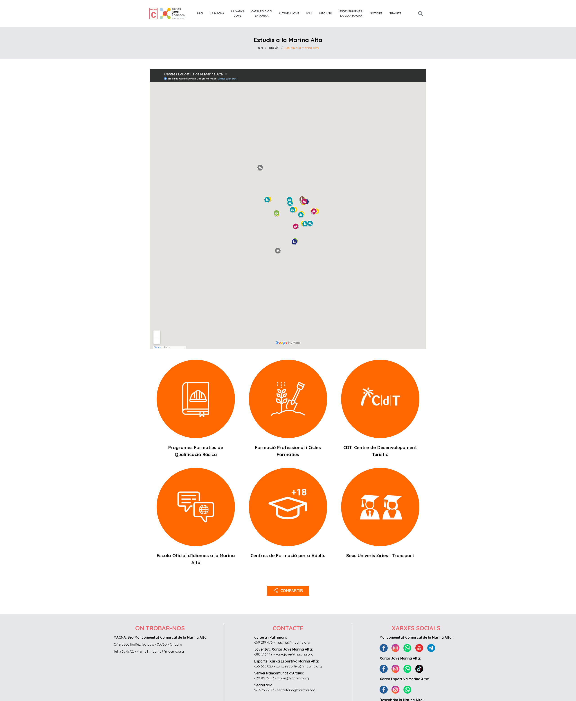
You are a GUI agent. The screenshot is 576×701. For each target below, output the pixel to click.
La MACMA (217, 13)
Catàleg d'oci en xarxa (261, 13)
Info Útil (326, 13)
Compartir (288, 590)
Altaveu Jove (289, 13)
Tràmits (395, 13)
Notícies (376, 13)
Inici (200, 13)
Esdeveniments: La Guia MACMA (351, 13)
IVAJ (309, 13)
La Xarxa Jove (237, 13)
